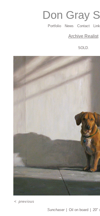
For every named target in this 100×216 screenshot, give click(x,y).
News (69, 26)
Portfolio (54, 26)
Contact (83, 26)
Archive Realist (83, 36)
